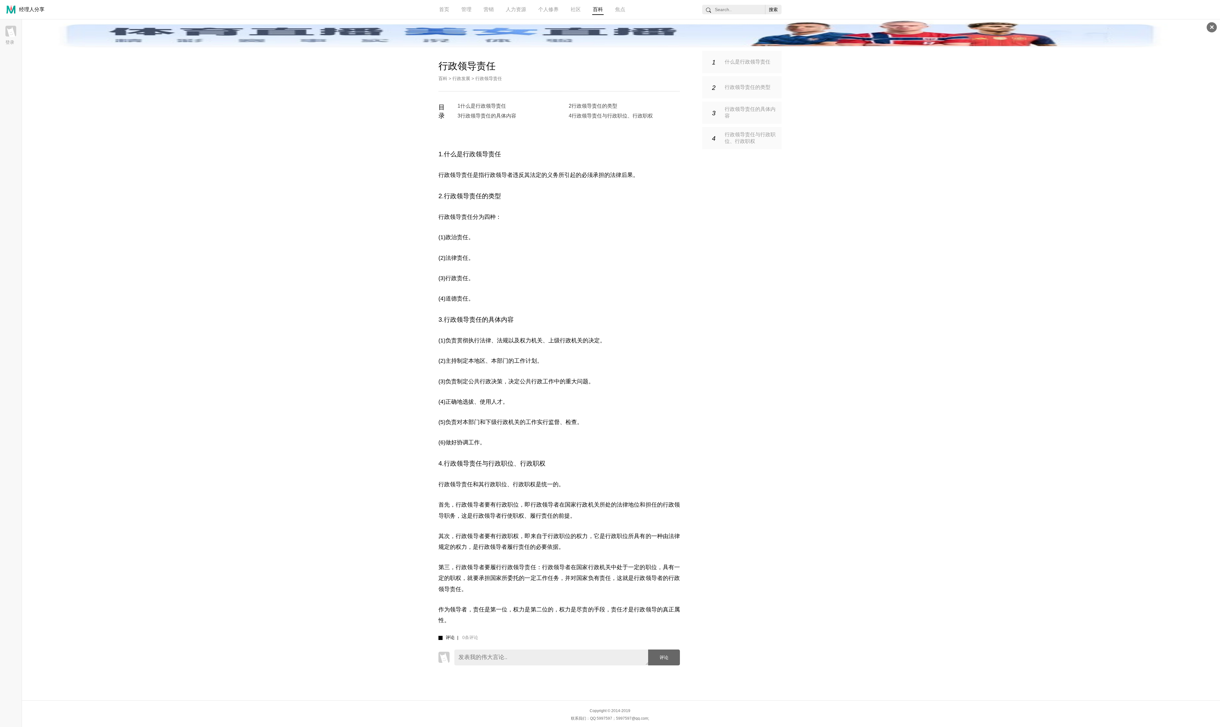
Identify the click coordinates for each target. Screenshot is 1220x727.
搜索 (773, 9)
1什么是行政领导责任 (482, 106)
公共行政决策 (485, 381)
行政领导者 (498, 175)
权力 (525, 340)
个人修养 (548, 9)
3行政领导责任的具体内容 (487, 115)
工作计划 (525, 361)
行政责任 (456, 278)
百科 (598, 9)
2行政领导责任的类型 (593, 106)
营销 (489, 9)
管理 (466, 9)
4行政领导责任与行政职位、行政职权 (611, 115)
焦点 (620, 9)
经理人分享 (31, 9)
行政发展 (461, 78)
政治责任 (456, 237)
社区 (576, 9)
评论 (664, 657)
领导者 (458, 609)
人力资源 (516, 9)
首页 (444, 9)
